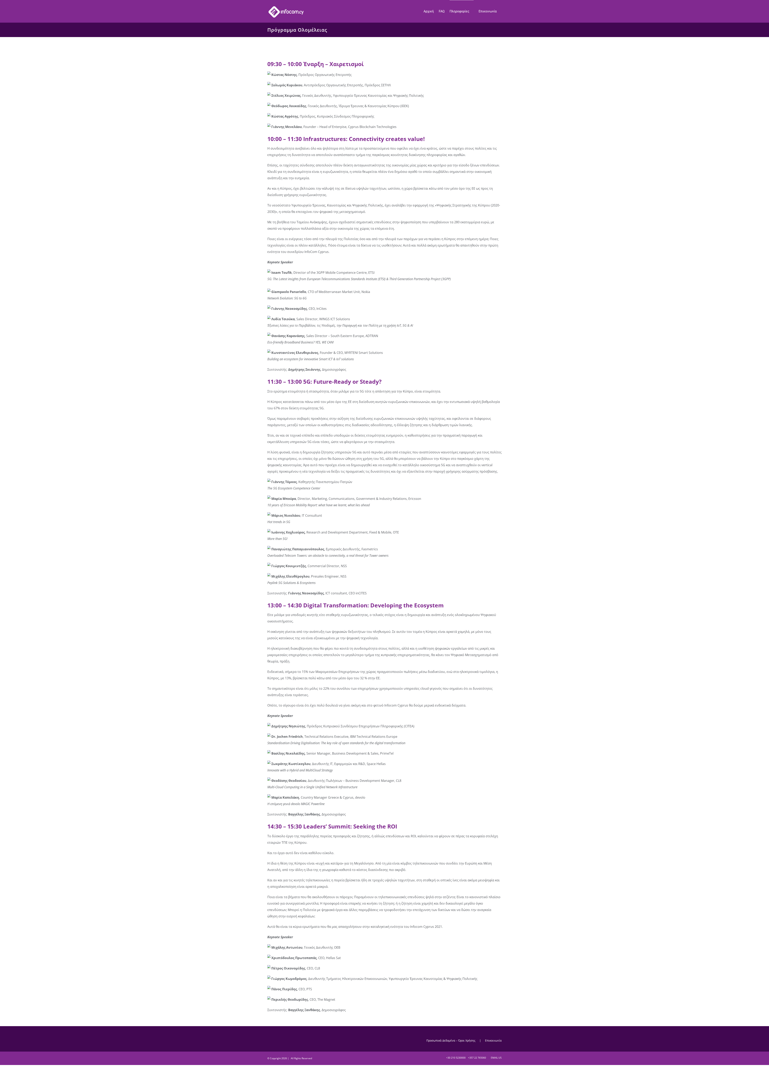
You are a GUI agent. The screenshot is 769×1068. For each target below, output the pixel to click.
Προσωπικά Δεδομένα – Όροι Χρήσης (450, 1040)
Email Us (496, 1057)
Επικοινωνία (493, 1040)
